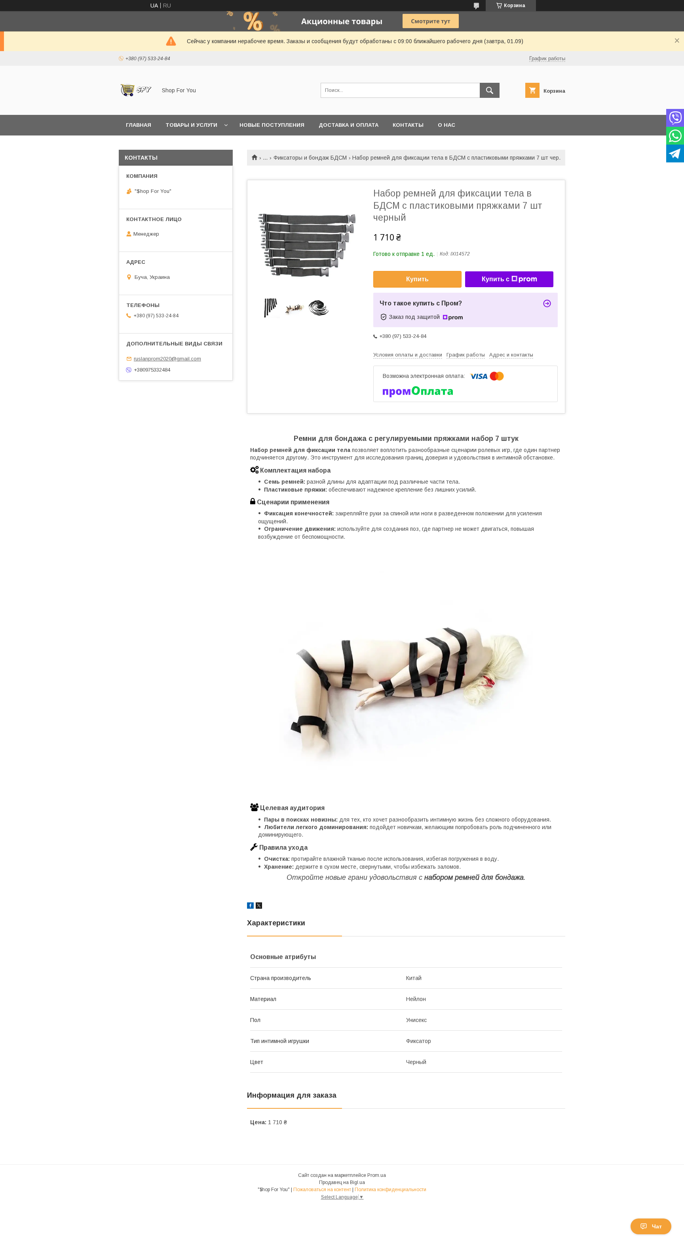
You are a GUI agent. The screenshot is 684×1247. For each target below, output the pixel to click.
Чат (657, 1226)
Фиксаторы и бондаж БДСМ (310, 157)
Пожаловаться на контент (322, 1189)
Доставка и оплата (348, 125)
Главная (138, 125)
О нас (446, 125)
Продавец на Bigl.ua (342, 1182)
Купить (417, 279)
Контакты (408, 125)
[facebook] (250, 907)
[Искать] (490, 90)
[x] (259, 907)
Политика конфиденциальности (390, 1189)
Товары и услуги (191, 125)
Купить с (495, 279)
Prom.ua (376, 1175)
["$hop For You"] (135, 104)
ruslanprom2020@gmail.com (167, 359)
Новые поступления (271, 125)
